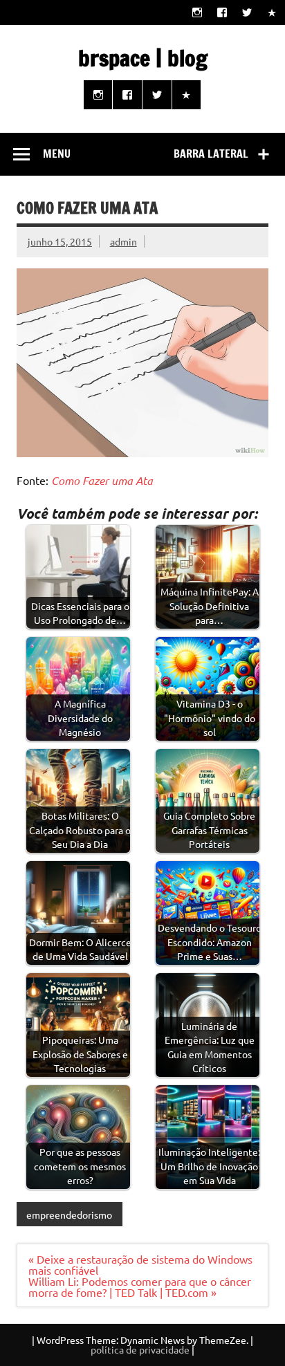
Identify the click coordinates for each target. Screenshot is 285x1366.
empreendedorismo (69, 1214)
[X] (247, 12)
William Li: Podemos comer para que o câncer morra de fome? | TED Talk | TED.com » (139, 1286)
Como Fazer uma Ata (102, 480)
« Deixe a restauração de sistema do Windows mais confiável (140, 1264)
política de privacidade (140, 1349)
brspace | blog (143, 58)
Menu (57, 153)
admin (123, 241)
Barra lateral (211, 153)
